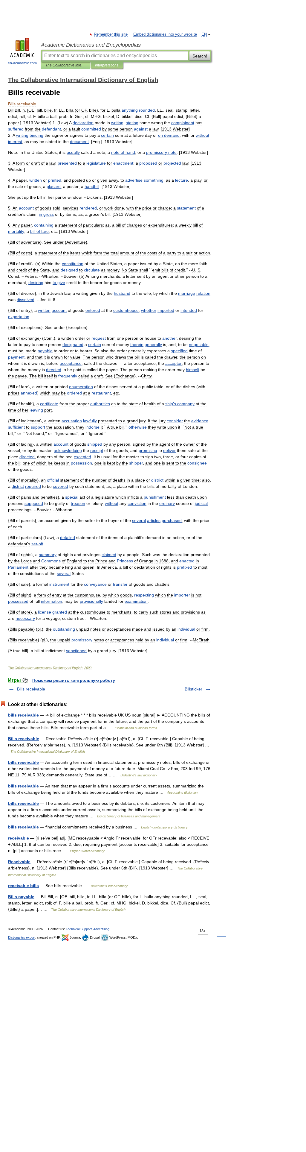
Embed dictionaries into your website (165, 34)
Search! (199, 56)
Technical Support (79, 929)
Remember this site (111, 34)
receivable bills (23, 885)
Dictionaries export (21, 937)
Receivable (19, 861)
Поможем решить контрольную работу (73, 680)
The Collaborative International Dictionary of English (65, 65)
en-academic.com (22, 63)
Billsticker (193, 689)
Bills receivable (31, 689)
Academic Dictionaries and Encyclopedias (91, 45)
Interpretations (106, 65)
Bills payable (21, 896)
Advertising (101, 929)
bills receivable (23, 715)
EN (204, 34)
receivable (18, 838)
